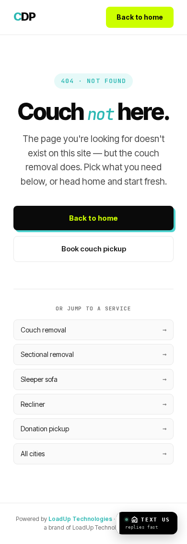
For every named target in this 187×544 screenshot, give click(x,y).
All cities (33, 453)
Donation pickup (45, 429)
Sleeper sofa (39, 379)
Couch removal (43, 330)
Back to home (140, 17)
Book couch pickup (93, 248)
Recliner (33, 404)
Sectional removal (47, 354)
